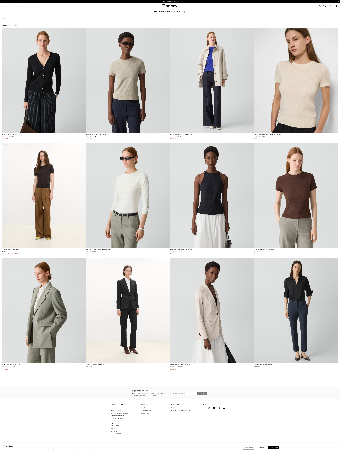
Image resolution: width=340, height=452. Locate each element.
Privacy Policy (217, 443)
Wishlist (332, 6)
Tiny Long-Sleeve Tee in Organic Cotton (98, 249)
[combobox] (44, 19)
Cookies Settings (248, 447)
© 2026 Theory (137, 443)
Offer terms (136, 395)
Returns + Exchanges (117, 418)
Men (17, 6)
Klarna (113, 428)
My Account (115, 408)
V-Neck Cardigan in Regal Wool (12, 134)
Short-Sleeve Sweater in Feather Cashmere (268, 134)
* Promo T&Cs (115, 426)
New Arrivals (5, 6)
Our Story (144, 408)
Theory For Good (146, 410)
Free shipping (161, 1)
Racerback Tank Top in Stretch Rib (181, 249)
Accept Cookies (274, 447)
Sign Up (202, 393)
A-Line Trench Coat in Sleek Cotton (181, 134)
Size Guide (114, 421)
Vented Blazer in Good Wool (11, 365)
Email (173, 408)
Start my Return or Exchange (120, 413)
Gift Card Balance (116, 433)
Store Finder (145, 413)
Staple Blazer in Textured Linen (180, 365)
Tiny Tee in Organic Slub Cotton (96, 134)
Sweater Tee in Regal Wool (10, 249)
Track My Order (116, 410)
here (156, 395)
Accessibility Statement (165, 443)
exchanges (169, 1)
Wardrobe (32, 6)
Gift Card (114, 431)
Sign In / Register (323, 6)
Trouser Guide (24, 6)
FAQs (112, 423)
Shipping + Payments (117, 416)
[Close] (338, 1)
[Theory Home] (170, 6)
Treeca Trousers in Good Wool (264, 365)
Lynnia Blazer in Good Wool (95, 365)
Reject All (261, 447)
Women (12, 6)
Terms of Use (193, 443)
